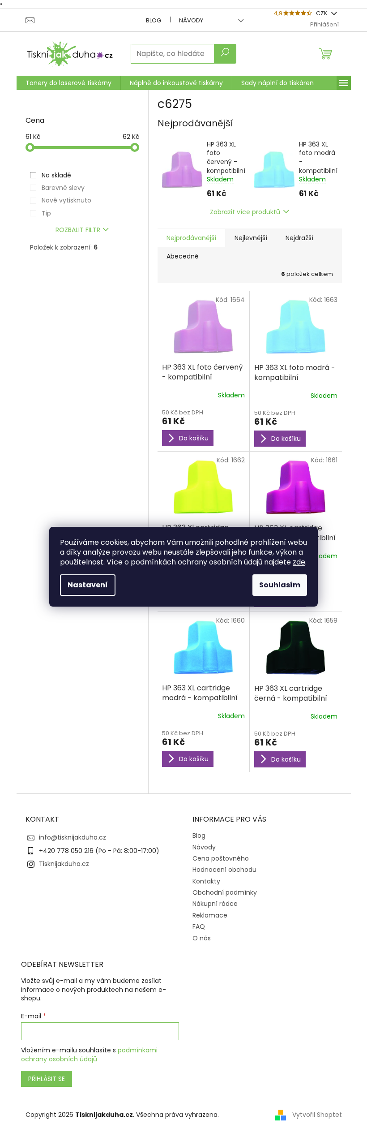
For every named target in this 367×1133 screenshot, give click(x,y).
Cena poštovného (220, 858)
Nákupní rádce (215, 903)
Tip (46, 213)
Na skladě (56, 175)
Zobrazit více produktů (245, 211)
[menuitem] (68, 83)
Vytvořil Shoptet (317, 1114)
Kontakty (206, 881)
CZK (322, 13)
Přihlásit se (46, 1078)
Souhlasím (279, 585)
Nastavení (88, 585)
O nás (201, 938)
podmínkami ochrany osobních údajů (89, 1055)
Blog (153, 20)
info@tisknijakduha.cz (72, 837)
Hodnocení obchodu (224, 869)
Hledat (225, 54)
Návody (191, 20)
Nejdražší (299, 237)
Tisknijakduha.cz (64, 863)
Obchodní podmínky (224, 892)
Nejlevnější (251, 237)
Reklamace (209, 915)
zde (299, 562)
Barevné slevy (63, 187)
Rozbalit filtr (77, 229)
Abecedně (182, 256)
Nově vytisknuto (66, 200)
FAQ (198, 926)
